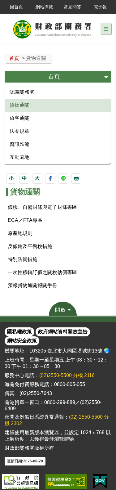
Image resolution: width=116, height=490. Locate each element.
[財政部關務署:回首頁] (52, 29)
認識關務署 (22, 92)
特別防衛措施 (22, 259)
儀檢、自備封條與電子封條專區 (42, 207)
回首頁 (16, 6)
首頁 (14, 58)
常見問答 (72, 6)
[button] (106, 29)
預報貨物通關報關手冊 (32, 285)
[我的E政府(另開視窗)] (100, 481)
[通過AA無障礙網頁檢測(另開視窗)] (66, 481)
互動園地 (19, 157)
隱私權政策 (19, 331)
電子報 (100, 6)
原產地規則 (20, 233)
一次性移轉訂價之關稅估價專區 (42, 272)
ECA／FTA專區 (25, 220)
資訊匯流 (19, 144)
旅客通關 (19, 118)
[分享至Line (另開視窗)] (63, 178)
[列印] (76, 178)
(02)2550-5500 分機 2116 (67, 375)
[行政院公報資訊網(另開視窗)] (20, 481)
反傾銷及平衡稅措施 (30, 246)
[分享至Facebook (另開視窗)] (50, 178)
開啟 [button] (60, 309)
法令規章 (19, 131)
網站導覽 (44, 6)
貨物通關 (19, 105)
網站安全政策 (22, 340)
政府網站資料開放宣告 (63, 331)
